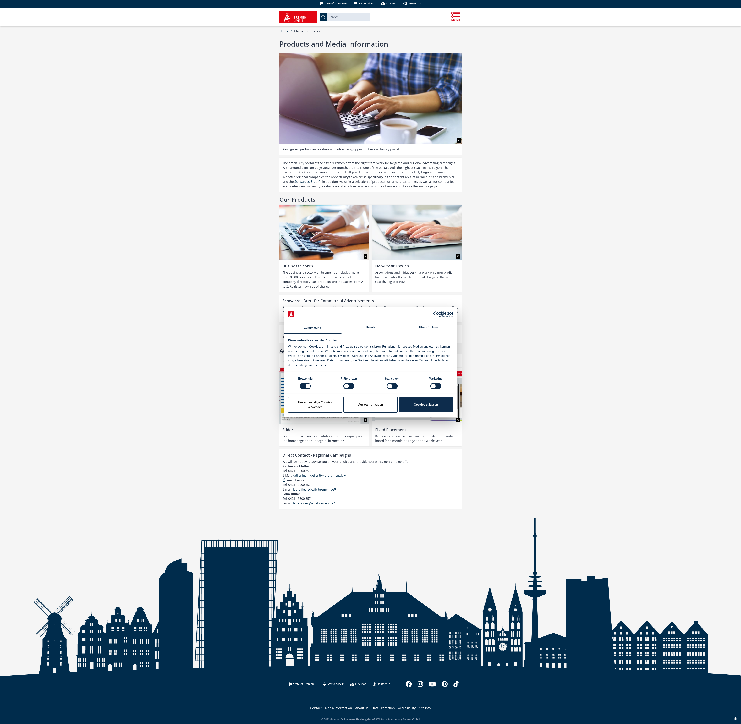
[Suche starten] (323, 17)
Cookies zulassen (426, 404)
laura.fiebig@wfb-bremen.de (313, 489)
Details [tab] (370, 327)
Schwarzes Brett (306, 181)
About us (361, 708)
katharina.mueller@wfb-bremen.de (318, 475)
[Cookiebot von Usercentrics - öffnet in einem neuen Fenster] (436, 314)
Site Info (425, 708)
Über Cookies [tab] (428, 327)
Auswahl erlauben (370, 404)
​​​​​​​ (284, 480)
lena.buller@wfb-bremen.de (313, 503)
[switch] (348, 386)
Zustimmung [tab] (312, 327)
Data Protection (383, 708)
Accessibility (407, 708)
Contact (316, 708)
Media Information (338, 708)
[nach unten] (735, 718)
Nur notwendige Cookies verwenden (315, 405)
